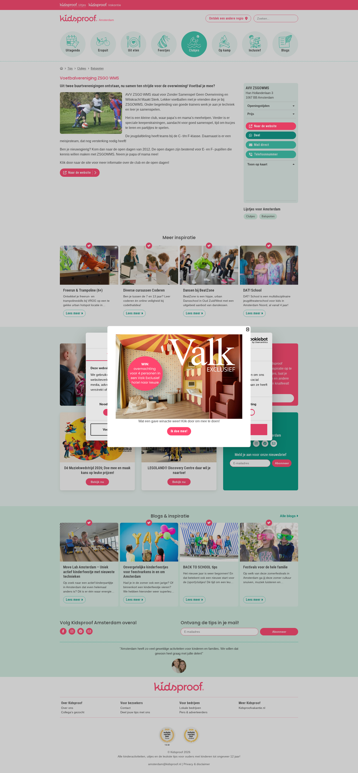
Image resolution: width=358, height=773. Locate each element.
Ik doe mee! (179, 431)
